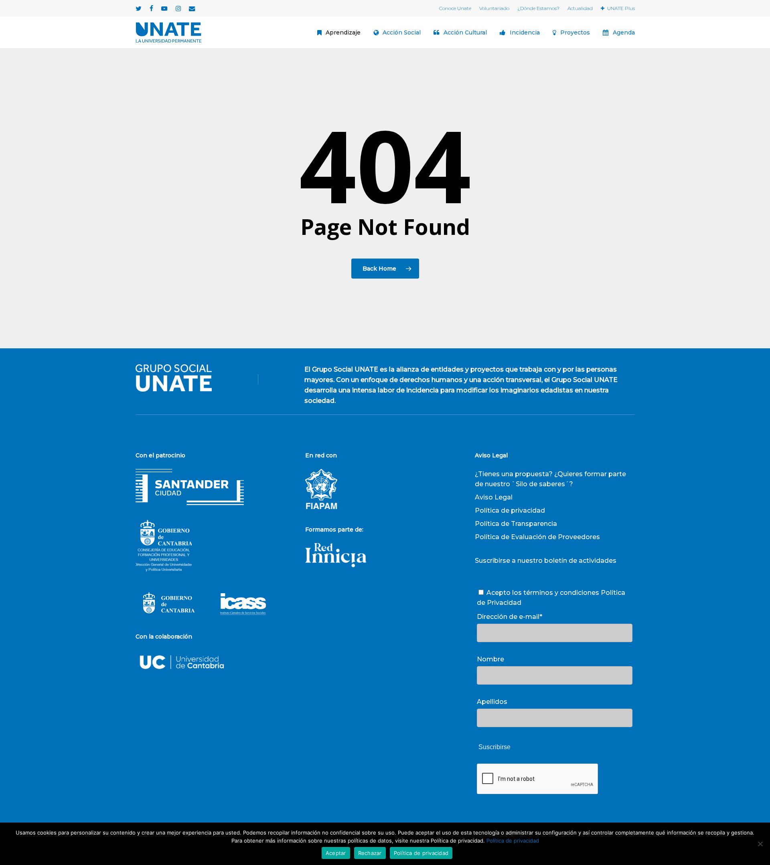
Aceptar (336, 853)
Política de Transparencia (516, 523)
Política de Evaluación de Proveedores (537, 537)
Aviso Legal (494, 497)
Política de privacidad (510, 510)
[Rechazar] (760, 844)
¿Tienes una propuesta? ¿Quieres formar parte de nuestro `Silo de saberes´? (550, 479)
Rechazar (370, 853)
